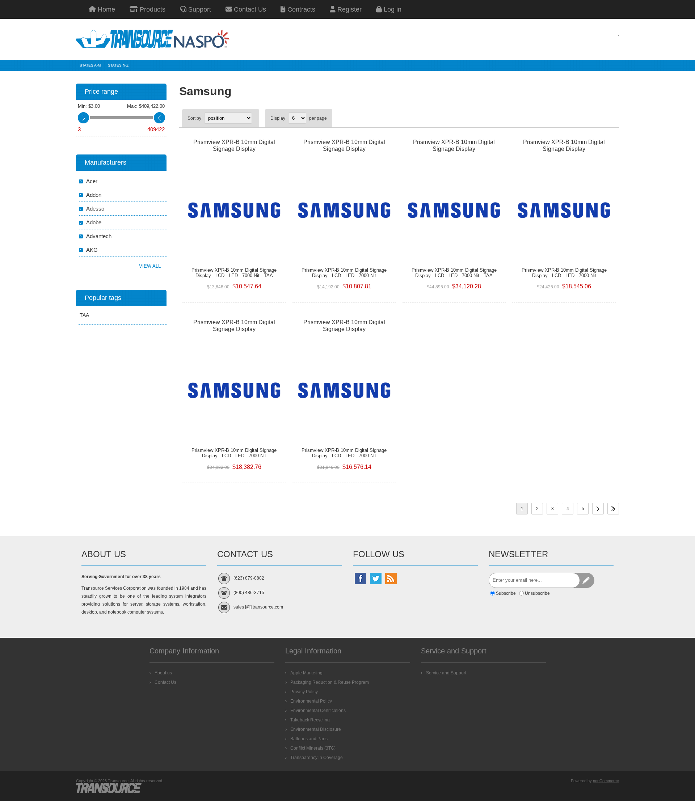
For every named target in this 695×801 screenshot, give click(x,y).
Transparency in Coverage (316, 757)
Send (587, 580)
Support (198, 9)
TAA (84, 315)
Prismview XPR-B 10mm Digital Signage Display (234, 145)
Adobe (93, 222)
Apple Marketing (306, 672)
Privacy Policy (304, 691)
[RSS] (391, 578)
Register (349, 9)
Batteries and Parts (309, 738)
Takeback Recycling (310, 719)
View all (150, 266)
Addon (93, 195)
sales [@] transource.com (258, 607)
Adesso (95, 208)
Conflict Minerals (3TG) (313, 748)
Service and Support (446, 672)
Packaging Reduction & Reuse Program (329, 682)
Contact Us (249, 9)
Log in (391, 9)
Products (151, 9)
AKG (92, 250)
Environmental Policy (311, 701)
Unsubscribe (537, 593)
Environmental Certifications (318, 710)
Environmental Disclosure (315, 729)
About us (163, 672)
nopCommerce (606, 781)
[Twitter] (376, 578)
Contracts (300, 9)
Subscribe (506, 593)
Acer (91, 181)
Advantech (98, 236)
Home (105, 9)
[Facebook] (360, 578)
